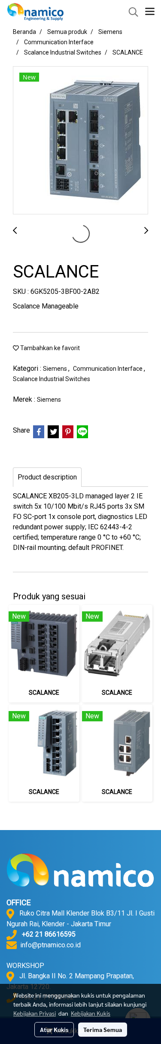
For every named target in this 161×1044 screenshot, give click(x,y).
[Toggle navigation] (149, 12)
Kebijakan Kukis (90, 1013)
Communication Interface (108, 368)
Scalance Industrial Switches (51, 378)
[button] (130, 12)
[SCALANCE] (80, 141)
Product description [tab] (47, 477)
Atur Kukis (54, 1029)
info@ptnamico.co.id (50, 945)
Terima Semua (102, 1029)
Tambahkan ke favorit (49, 348)
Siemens (55, 368)
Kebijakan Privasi (34, 1013)
